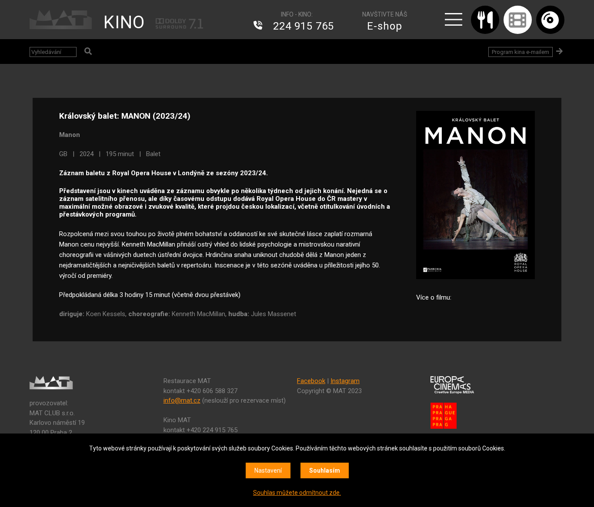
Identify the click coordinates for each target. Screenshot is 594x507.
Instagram (345, 381)
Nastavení (268, 470)
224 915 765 (303, 26)
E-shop (384, 26)
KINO (124, 22)
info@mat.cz (182, 400)
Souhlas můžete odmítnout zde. (297, 492)
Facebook (311, 381)
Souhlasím (324, 470)
